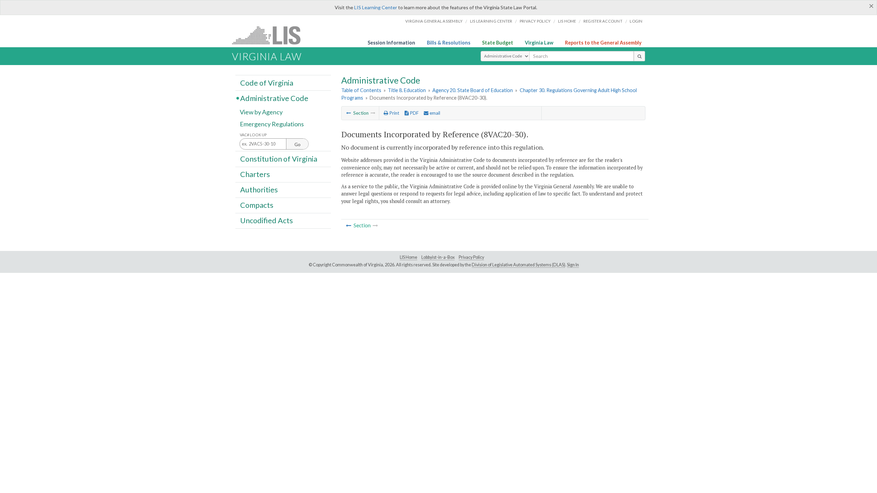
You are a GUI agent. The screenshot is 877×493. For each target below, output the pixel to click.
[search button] (639, 56)
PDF (414, 113)
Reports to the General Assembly (603, 43)
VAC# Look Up (253, 134)
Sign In (573, 264)
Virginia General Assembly (433, 21)
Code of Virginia (266, 82)
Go (297, 144)
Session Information (391, 43)
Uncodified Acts (266, 220)
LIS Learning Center (375, 7)
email (434, 113)
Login (636, 21)
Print (393, 113)
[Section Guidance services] (348, 113)
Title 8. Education (407, 90)
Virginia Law (539, 43)
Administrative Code (274, 97)
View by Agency (261, 112)
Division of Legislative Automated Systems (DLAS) (518, 264)
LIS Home (408, 257)
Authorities (259, 189)
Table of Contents (361, 90)
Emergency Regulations (272, 124)
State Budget (497, 43)
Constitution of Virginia (278, 158)
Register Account (602, 21)
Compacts (256, 205)
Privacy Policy (535, 21)
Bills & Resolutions (448, 43)
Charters (255, 174)
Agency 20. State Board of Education (472, 90)
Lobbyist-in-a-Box (438, 257)
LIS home (567, 21)
